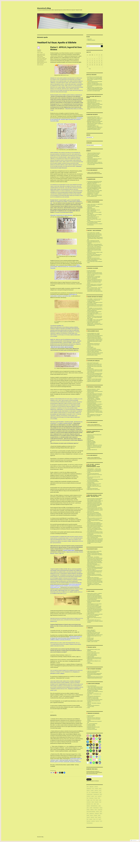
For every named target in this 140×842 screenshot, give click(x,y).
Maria (46, 58)
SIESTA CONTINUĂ (90, 438)
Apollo (38, 54)
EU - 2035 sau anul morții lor (92, 723)
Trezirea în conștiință (91, 728)
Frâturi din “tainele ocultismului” (93, 351)
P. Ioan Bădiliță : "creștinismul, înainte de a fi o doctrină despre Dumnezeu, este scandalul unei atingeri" (94, 300)
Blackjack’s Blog (92, 548)
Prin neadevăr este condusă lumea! (93, 640)
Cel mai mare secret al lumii (92, 729)
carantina (96, 790)
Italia (98, 803)
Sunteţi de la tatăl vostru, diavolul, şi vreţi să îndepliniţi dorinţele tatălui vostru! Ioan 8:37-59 (94, 635)
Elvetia (96, 798)
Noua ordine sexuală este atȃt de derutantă (94, 393)
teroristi (90, 819)
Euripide (43, 57)
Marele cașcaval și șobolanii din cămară (94, 187)
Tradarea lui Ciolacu (90, 656)
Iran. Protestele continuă (91, 348)
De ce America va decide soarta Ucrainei (94, 375)
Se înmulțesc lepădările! (91, 631)
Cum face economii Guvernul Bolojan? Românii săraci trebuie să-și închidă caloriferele (93, 601)
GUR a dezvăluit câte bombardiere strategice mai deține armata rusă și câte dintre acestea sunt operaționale (95, 533)
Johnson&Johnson (94, 805)
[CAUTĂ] (102, 46)
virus (101, 821)
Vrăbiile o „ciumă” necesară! (92, 641)
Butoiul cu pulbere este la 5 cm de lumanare (94, 284)
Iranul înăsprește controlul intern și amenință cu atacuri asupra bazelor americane (93, 344)
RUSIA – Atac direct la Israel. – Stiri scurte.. (94, 287)
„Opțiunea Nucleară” (90, 613)
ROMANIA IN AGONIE (93, 268)
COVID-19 (88, 796)
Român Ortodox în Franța (95, 296)
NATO (96, 809)
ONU (88, 813)
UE (97, 819)
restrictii (88, 817)
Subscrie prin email (92, 769)
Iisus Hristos (42, 58)
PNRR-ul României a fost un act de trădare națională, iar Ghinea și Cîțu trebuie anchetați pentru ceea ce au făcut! (94, 191)
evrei (91, 800)
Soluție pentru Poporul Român (92, 488)
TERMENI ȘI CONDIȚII (91, 40)
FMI (94, 800)
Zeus (43, 63)
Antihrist (96, 786)
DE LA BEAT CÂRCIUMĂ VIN (92, 449)
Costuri (88, 707)
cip (89, 792)
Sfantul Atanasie (44, 62)
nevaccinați (100, 809)
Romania (92, 817)
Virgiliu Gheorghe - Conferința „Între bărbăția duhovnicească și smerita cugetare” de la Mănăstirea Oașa (95, 324)
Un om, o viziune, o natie (91, 651)
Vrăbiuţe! (90, 627)
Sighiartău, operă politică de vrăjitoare (93, 381)
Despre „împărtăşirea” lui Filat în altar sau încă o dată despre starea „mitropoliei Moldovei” (94, 415)
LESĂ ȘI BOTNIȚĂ (90, 440)
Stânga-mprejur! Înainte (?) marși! (93, 633)
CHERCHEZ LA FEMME (91, 441)
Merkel (88, 809)
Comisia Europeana (94, 792)
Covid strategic (89, 663)
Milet (38, 59)
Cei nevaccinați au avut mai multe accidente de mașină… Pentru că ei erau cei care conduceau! (94, 700)
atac (93, 788)
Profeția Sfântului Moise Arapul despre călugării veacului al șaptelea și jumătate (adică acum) (94, 250)
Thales (41, 63)
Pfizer (101, 813)
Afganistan (91, 786)
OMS (101, 811)
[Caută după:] (93, 46)
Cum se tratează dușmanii (91, 685)
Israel (95, 803)
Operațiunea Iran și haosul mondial (93, 727)
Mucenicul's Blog (44, 8)
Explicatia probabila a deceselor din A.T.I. (94, 657)
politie (88, 815)
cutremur (99, 796)
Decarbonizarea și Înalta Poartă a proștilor (94, 181)
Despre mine (89, 39)
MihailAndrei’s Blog (93, 331)
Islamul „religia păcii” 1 (91, 630)
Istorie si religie (40, 52)
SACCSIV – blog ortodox (94, 230)
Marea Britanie (96, 807)
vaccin (100, 819)
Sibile (38, 63)
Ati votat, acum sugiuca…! (91, 270)
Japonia (88, 805)
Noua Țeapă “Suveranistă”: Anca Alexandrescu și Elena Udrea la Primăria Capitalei (94, 486)
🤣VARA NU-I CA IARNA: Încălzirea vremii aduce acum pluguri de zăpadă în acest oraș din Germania (94, 85)
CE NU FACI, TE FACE (90, 437)
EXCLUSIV (89, 439)
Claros (44, 55)
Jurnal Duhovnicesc (93, 201)
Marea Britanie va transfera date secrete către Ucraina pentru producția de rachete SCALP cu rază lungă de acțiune (94, 536)
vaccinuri (97, 821)
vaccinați (93, 821)
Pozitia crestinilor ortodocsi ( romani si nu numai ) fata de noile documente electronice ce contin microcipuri (95, 163)
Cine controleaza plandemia (92, 655)
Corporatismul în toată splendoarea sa (93, 696)
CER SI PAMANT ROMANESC (94, 668)
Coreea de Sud (96, 794)
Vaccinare (88, 821)
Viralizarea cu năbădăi (91, 724)
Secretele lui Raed (90, 368)
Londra (91, 807)
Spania (99, 817)
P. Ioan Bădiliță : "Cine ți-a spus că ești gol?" (95, 319)
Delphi (38, 56)
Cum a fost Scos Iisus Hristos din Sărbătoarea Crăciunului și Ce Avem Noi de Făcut (94, 474)
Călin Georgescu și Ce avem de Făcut (93, 489)
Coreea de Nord (89, 794)
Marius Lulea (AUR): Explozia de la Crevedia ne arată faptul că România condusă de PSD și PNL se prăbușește (94, 371)
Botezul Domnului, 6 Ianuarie (92, 355)
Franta (97, 800)
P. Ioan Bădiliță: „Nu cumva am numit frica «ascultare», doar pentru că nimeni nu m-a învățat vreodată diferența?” (94, 309)
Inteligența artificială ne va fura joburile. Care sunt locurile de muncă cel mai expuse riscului (94, 575)
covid (101, 794)
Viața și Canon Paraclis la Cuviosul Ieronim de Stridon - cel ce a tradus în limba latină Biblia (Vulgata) (94, 317)
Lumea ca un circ (90, 716)
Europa (88, 800)
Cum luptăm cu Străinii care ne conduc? (94, 483)
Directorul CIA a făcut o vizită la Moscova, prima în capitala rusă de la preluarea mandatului (94, 255)
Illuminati (88, 803)
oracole (44, 59)
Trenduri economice (93, 713)
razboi (99, 815)
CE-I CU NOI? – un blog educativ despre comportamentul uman (93, 465)
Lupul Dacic (91, 591)
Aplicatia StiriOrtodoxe (91, 208)
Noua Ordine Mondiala (91, 811)
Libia (88, 807)
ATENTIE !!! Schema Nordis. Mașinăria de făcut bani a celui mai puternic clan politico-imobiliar (95, 554)
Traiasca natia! (92, 647)
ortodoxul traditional (94, 386)
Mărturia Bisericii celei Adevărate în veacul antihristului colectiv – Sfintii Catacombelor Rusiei (95, 412)
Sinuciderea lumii (90, 639)
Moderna (92, 809)
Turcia (94, 819)
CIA (87, 792)
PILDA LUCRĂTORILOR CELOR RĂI (93, 240)
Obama (97, 811)
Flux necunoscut (92, 170)
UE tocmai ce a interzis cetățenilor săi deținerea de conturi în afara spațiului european (93, 719)
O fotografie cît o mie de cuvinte (92, 697)
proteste (95, 815)
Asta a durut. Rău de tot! (91, 725)
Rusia (96, 817)
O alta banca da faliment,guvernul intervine (94, 570)
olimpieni (41, 59)
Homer (38, 58)
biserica (88, 790)
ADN (87, 786)
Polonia (91, 815)
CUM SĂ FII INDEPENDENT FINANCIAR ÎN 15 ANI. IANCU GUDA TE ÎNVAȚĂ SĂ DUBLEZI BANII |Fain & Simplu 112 (95, 568)
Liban (99, 805)
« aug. (90, 68)
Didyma (41, 56)
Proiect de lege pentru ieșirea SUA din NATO (94, 614)
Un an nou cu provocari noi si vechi (93, 652)
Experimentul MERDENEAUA (92, 260)
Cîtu (87, 798)
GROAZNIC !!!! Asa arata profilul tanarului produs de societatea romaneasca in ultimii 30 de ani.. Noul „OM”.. (94, 274)
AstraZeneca (89, 788)
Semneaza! (89, 779)
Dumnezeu (39, 57)
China (100, 790)
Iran (92, 803)
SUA (87, 819)
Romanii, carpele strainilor (92, 654)
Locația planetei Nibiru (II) (91, 99)
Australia (96, 788)
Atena (41, 55)
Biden (100, 788)
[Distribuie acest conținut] (86, 170)
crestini (92, 796)
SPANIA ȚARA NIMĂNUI (91, 442)
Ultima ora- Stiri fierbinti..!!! (92, 278)
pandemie (97, 813)
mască (101, 807)
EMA (99, 798)
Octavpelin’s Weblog (94, 360)
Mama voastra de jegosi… (91, 271)
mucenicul (39, 49)
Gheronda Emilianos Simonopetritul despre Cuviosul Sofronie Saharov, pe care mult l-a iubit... (94, 306)
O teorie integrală (90, 347)
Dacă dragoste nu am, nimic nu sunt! (93, 632)
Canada (92, 790)
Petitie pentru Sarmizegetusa (92, 161)
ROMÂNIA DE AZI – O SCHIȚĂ (92, 194)
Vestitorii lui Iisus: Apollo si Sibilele (56, 42)
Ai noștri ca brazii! (90, 638)
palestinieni (92, 813)
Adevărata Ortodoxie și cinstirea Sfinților (94, 401)
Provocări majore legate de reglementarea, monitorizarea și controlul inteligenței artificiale (94, 674)
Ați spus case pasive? (90, 715)
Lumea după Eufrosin (94, 683)
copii (100, 792)
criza (96, 796)
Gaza (100, 800)
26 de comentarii (40, 64)
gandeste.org (91, 179)
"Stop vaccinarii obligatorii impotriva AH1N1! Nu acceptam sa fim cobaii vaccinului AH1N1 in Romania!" (93, 154)
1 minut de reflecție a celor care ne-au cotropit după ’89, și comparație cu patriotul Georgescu (95, 621)
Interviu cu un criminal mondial (92, 698)
